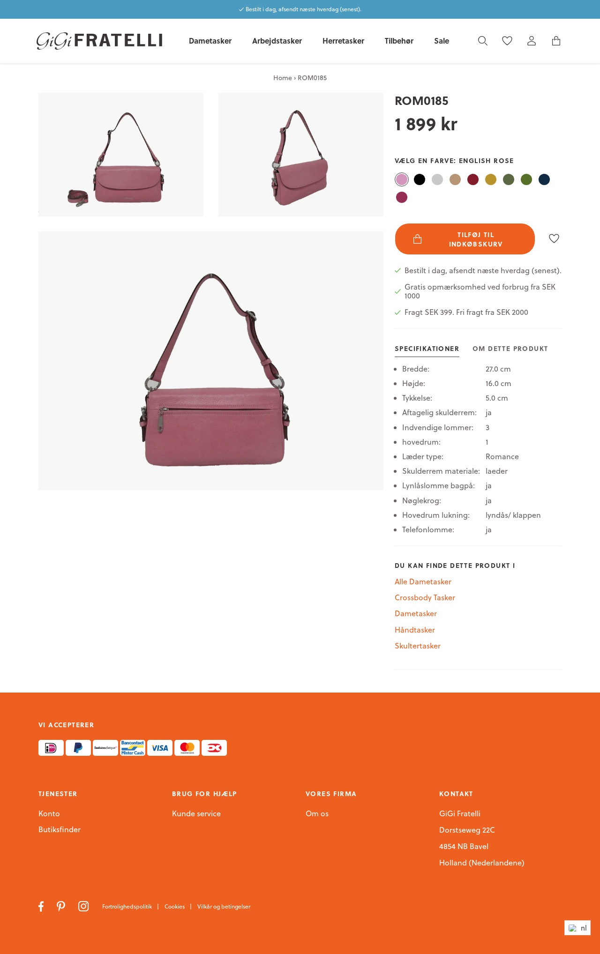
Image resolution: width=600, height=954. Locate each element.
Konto (49, 813)
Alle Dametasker (423, 581)
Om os (317, 814)
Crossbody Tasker (425, 597)
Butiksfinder (59, 830)
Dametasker (416, 613)
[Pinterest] (62, 906)
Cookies (175, 906)
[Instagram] (84, 906)
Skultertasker (418, 646)
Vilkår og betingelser (223, 906)
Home (282, 77)
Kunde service (196, 814)
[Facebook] (41, 906)
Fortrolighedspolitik (127, 906)
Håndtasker (415, 630)
